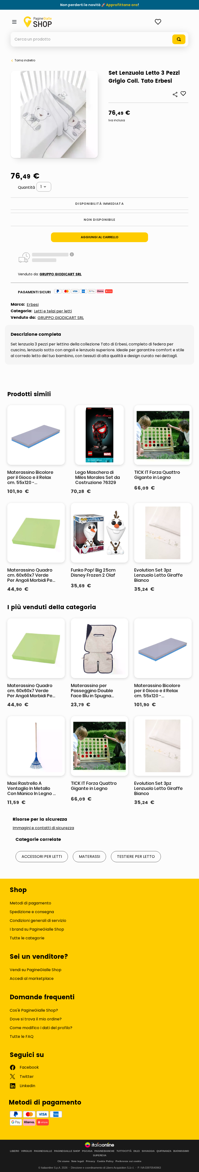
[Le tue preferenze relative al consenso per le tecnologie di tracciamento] (190, 1163)
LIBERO (14, 1151)
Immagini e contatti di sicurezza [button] (43, 828)
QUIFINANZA (164, 1151)
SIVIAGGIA (148, 1151)
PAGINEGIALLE (43, 1151)
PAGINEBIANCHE (104, 1151)
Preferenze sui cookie (128, 1161)
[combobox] (99, 39)
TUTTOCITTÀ (124, 1151)
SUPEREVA (99, 1155)
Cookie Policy (105, 1161)
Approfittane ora (122, 4)
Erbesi (33, 304)
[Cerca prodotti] (178, 39)
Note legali (77, 1161)
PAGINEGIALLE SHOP (67, 1151)
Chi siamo (63, 1161)
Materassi (89, 856)
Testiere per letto (136, 856)
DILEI (136, 1151)
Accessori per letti (42, 856)
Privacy (90, 1161)
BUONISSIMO (181, 1151)
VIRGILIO (26, 1151)
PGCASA (87, 1151)
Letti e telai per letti (53, 311)
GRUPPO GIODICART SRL (61, 274)
